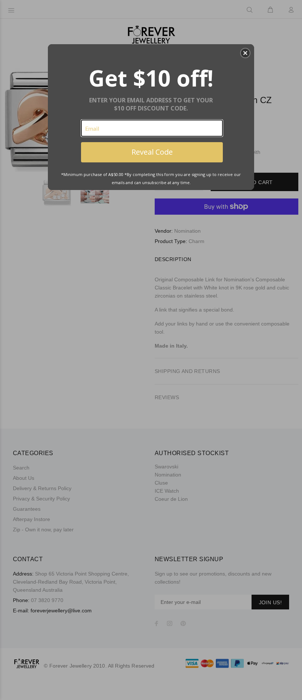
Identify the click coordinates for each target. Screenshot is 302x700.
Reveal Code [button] (152, 152)
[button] (245, 53)
